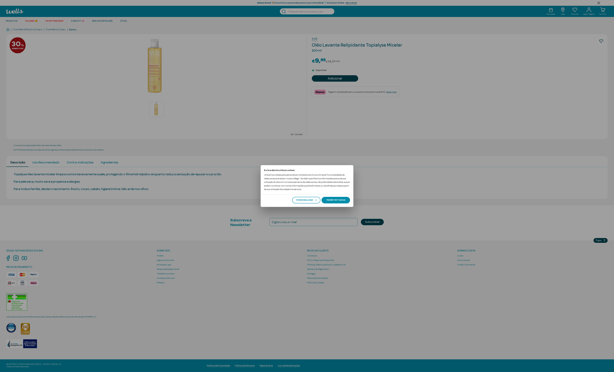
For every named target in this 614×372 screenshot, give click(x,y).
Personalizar (304, 200)
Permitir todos (336, 200)
